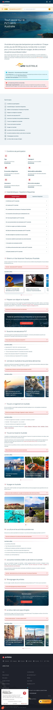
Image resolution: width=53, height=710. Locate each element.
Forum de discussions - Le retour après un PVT (15, 618)
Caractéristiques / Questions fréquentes (15, 106)
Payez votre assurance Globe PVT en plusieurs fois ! (16, 353)
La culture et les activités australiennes (15, 130)
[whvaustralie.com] (26, 66)
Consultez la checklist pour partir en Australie (16, 309)
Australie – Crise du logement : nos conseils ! (15, 421)
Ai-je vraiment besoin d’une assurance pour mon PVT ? (17, 349)
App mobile (29, 680)
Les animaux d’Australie (10, 543)
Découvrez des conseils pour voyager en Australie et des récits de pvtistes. (22, 493)
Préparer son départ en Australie (13, 112)
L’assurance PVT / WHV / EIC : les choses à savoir (15, 347)
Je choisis (15, 703)
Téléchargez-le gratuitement (12, 84)
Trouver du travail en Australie (13, 124)
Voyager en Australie (10, 127)
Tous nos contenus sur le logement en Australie (15, 424)
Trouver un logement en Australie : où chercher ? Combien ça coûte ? (20, 419)
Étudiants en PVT (31, 683)
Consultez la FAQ (26, 323)
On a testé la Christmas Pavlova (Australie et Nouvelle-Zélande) (19, 552)
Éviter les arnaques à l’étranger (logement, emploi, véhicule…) (19, 412)
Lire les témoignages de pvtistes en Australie (15, 586)
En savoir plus (7, 163)
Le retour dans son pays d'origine (13, 139)
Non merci (6, 703)
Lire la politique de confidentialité (8, 699)
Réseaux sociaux (6, 683)
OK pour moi (24, 703)
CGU (3, 672)
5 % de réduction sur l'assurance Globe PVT (15, 339)
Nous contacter (5, 687)
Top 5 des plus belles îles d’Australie (13, 546)
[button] (2, 707)
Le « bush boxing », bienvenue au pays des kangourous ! (17, 550)
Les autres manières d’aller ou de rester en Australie (18, 133)
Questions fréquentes (37, 196)
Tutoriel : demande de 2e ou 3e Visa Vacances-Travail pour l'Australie (21, 573)
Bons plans (4, 677)
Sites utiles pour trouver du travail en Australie (16, 450)
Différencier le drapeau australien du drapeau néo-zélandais (18, 548)
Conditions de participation (12, 103)
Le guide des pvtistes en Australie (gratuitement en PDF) (18, 369)
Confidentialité (30, 672)
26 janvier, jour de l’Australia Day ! (12, 554)
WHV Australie (40, 57)
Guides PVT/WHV (6, 680)
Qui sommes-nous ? (31, 674)
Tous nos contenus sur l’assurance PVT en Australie (16, 355)
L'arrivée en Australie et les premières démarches (17, 118)
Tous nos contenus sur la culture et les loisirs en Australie (18, 536)
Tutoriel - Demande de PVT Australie (13, 266)
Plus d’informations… (22, 75)
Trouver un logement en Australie (13, 121)
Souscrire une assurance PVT (12, 115)
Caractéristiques (15, 196)
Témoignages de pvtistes (12, 136)
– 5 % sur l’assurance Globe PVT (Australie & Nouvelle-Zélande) (18, 351)
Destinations (6, 5)
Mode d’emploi (5, 674)
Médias (28, 677)
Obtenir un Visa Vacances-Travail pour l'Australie (17, 109)
